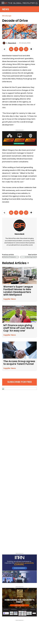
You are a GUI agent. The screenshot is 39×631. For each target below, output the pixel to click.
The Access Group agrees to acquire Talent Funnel (19, 363)
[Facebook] (21, 49)
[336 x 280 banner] (19, 568)
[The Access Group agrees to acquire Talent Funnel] (19, 350)
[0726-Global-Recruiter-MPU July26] (19, 138)
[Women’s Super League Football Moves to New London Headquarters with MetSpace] (19, 275)
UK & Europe (6, 16)
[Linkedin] (11, 49)
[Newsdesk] (4, 43)
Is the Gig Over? (31, 257)
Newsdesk (12, 43)
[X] (16, 49)
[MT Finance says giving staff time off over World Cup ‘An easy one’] (19, 314)
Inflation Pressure (9, 257)
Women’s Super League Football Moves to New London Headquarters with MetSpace (18, 290)
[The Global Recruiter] (19, 3)
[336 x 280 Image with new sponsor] (19, 602)
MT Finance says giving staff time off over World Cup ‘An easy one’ (18, 328)
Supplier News (9, 299)
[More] (31, 49)
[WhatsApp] (26, 49)
